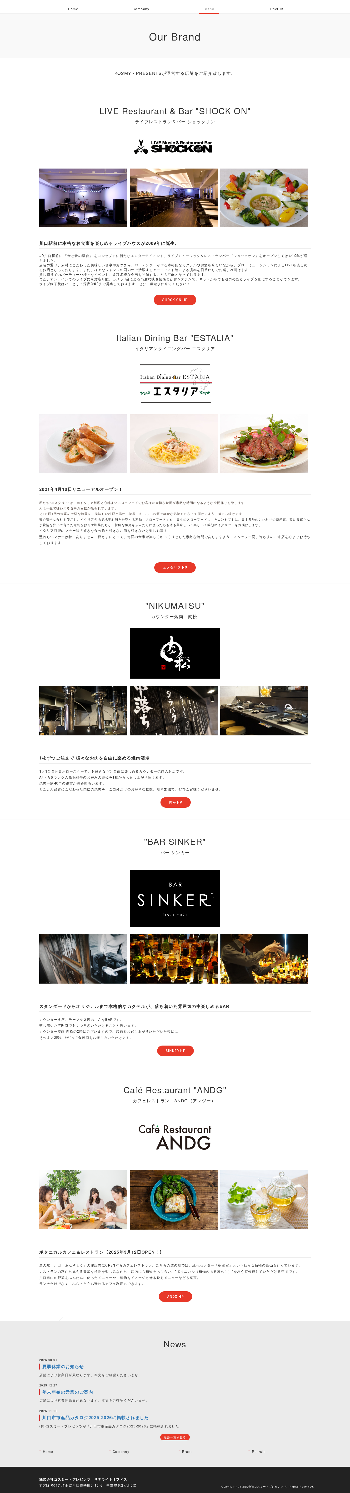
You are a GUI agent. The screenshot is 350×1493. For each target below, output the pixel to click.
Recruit (276, 8)
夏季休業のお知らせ (63, 1366)
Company (141, 8)
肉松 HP (175, 802)
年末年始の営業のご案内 (67, 1392)
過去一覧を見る (175, 1437)
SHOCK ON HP (175, 300)
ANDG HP (175, 1296)
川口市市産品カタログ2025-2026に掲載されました (95, 1417)
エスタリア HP (175, 567)
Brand (209, 8)
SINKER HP (175, 1051)
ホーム (52, 1317)
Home (73, 8)
